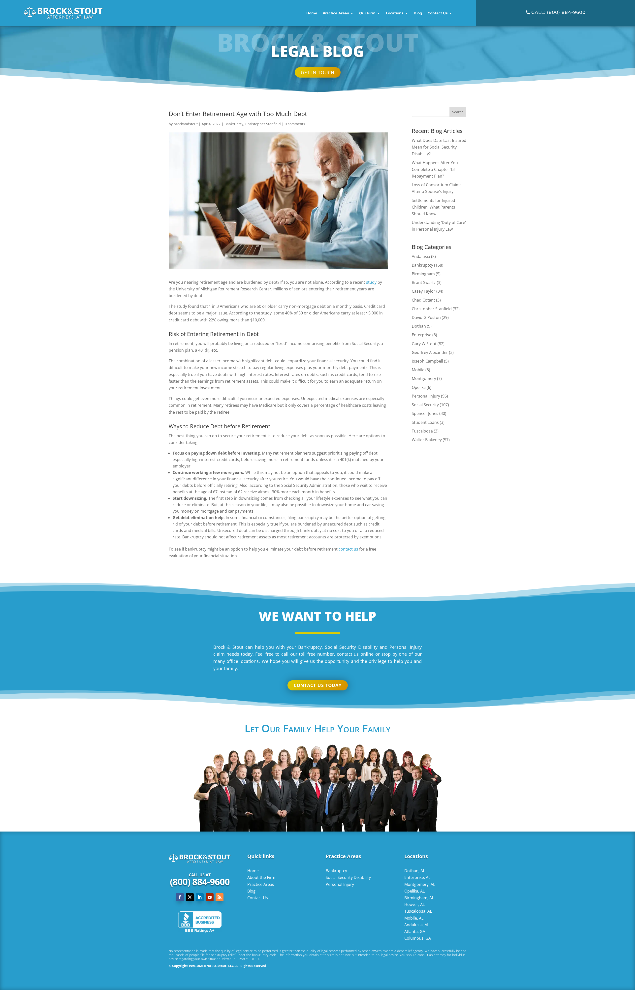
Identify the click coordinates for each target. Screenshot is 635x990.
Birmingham (423, 274)
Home (311, 13)
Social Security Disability (348, 877)
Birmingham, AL (419, 897)
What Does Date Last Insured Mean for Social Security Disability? (439, 147)
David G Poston (426, 317)
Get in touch (317, 72)
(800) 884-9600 (200, 882)
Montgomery (424, 378)
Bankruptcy (233, 124)
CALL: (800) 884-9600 (558, 12)
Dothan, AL (414, 870)
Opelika (419, 387)
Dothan (419, 326)
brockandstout (186, 124)
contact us (348, 549)
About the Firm (261, 877)
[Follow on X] (190, 897)
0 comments (295, 124)
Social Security (425, 404)
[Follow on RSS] (219, 897)
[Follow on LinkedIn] (200, 897)
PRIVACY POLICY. (247, 958)
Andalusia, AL (416, 924)
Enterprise (421, 335)
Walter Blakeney (427, 439)
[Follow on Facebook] (180, 897)
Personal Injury (426, 396)
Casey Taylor (423, 291)
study (371, 282)
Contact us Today (318, 685)
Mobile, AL (413, 918)
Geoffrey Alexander (430, 352)
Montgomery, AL (419, 884)
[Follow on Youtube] (210, 897)
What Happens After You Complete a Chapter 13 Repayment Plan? (435, 169)
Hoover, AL (414, 904)
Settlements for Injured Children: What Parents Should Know (433, 206)
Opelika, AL (414, 891)
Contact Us (437, 13)
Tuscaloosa (422, 430)
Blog (418, 13)
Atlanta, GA (414, 931)
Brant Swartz (424, 282)
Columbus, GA (417, 938)
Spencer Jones (425, 413)
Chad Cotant (423, 300)
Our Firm (367, 13)
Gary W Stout (424, 343)
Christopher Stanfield (263, 124)
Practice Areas (336, 13)
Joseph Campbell (427, 361)
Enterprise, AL (417, 877)
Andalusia (421, 256)
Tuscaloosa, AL (418, 911)
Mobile (418, 369)
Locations (394, 13)
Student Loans (425, 422)
